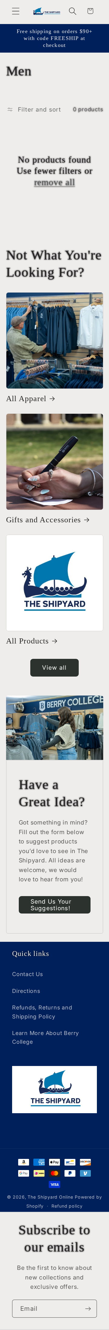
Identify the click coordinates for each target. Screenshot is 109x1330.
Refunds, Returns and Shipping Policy (42, 1011)
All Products (27, 641)
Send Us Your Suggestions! (51, 905)
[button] (15, 11)
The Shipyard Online (50, 1196)
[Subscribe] (88, 1309)
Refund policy (67, 1206)
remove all (54, 182)
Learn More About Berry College (45, 1037)
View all (54, 667)
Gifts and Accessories (43, 519)
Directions (26, 991)
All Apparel (26, 398)
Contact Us (27, 974)
